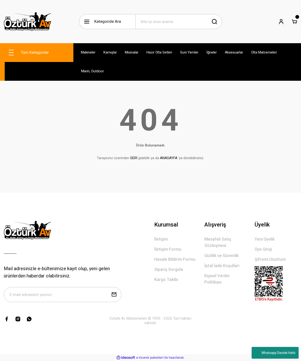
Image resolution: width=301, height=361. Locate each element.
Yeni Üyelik (265, 239)
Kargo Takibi (166, 279)
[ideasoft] (125, 357)
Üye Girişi (263, 249)
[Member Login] (281, 21)
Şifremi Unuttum (270, 259)
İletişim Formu (167, 249)
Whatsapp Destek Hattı (278, 353)
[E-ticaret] (150, 358)
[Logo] (27, 21)
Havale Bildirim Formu (174, 259)
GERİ (133, 158)
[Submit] (114, 294)
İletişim (161, 239)
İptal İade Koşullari (221, 265)
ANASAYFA (168, 158)
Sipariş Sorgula (168, 269)
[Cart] (294, 21)
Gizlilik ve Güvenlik (221, 255)
